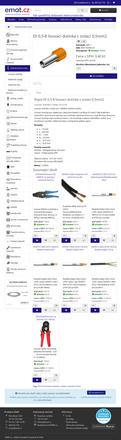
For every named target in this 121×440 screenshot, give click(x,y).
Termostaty (15, 226)
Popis (38, 92)
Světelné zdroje (17, 201)
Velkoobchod (66, 19)
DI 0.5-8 (41, 386)
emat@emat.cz (15, 428)
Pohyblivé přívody (18, 145)
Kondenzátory (16, 105)
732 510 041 (42, 419)
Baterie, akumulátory (12, 43)
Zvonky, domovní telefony (16, 271)
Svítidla (13, 207)
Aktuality (11, 19)
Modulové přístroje (19, 117)
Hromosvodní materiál (14, 61)
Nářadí (13, 123)
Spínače (13, 188)
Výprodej (14, 34)
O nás (21, 19)
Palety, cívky (80, 19)
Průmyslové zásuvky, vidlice (13, 159)
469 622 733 (14, 425)
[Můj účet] (109, 2)
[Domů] (8, 27)
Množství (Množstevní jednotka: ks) (92, 64)
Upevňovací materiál (13, 249)
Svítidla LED (15, 213)
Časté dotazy (95, 19)
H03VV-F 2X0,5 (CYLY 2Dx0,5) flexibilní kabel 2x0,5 (45, 248)
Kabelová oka (13, 84)
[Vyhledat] (82, 10)
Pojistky (13, 151)
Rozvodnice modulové (13, 181)
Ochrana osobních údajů (77, 428)
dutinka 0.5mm (74, 386)
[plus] (56, 236)
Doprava (53, 19)
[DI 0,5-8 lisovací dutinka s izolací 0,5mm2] (53, 58)
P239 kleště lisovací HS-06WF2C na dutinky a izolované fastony (45, 177)
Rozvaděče (15, 173)
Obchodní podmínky (36, 19)
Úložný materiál (17, 241)
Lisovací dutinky (14, 74)
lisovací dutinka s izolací (56, 386)
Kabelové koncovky (23, 27)
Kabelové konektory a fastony (16, 91)
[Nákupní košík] (113, 2)
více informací (45, 400)
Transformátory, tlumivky (15, 234)
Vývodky (14, 263)
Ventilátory (15, 256)
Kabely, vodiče (16, 98)
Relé (12, 167)
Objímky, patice (17, 130)
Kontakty (108, 19)
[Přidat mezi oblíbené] (78, 42)
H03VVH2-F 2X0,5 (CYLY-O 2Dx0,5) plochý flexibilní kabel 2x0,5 (104, 177)
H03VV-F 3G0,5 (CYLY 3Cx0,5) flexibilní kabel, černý (104, 248)
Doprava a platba (45, 416)
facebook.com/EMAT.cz (47, 425)
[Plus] (114, 68)
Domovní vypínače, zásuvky (16, 52)
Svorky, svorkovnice (19, 219)
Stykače (13, 194)
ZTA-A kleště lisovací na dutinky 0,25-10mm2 (46, 318)
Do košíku (98, 76)
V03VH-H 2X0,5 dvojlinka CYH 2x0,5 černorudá (75, 175)
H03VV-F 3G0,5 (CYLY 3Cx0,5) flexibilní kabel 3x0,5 (74, 248)
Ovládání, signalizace (12, 138)
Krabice (13, 111)
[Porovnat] (84, 42)
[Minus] (78, 68)
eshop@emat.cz (97, 392)
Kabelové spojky (14, 79)
